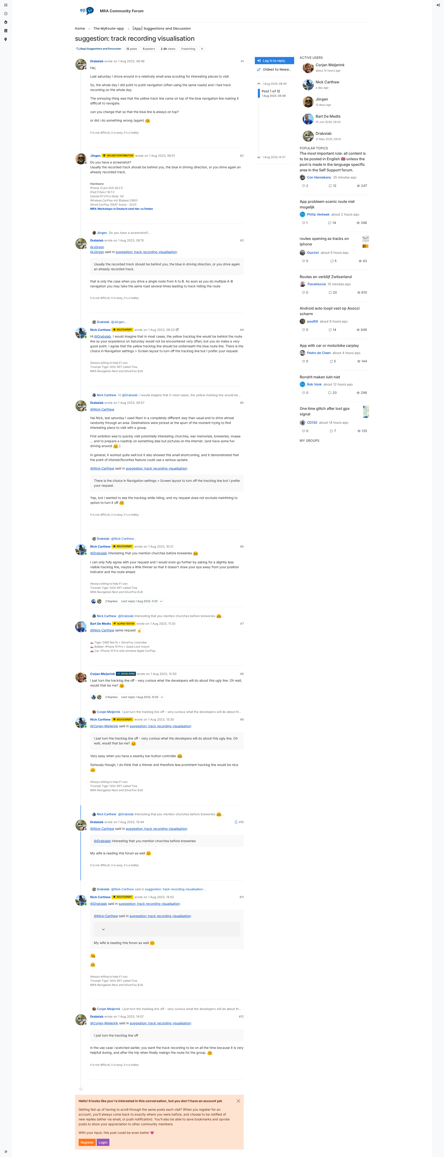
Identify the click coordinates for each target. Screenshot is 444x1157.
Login (103, 1142)
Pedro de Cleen (319, 352)
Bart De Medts (100, 623)
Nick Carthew (100, 330)
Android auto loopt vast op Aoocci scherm (330, 311)
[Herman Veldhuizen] (302, 422)
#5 (242, 402)
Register (87, 1142)
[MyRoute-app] (6, 39)
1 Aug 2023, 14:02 (161, 897)
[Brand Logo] (86, 11)
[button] (6, 1151)
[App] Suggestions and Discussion (100, 48)
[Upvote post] (224, 142)
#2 (242, 155)
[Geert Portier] (302, 321)
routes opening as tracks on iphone (324, 241)
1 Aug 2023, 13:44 (131, 822)
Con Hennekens (319, 177)
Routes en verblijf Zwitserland (326, 276)
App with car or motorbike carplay (329, 345)
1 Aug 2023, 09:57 (131, 402)
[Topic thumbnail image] (365, 242)
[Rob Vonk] (302, 384)
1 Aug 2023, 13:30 (161, 719)
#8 (242, 674)
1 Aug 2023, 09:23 (161, 330)
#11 (242, 897)
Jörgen (95, 155)
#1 (242, 61)
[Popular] (6, 22)
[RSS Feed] (202, 48)
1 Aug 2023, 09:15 (131, 240)
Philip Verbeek (318, 214)
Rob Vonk (314, 384)
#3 (242, 240)
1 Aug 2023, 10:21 (160, 546)
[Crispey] (302, 252)
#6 (242, 546)
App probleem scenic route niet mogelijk (327, 204)
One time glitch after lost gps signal (325, 411)
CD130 (312, 422)
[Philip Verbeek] (302, 214)
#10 (241, 822)
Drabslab (96, 61)
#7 (242, 623)
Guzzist (313, 252)
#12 (241, 1016)
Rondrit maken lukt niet (320, 377)
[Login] (438, 5)
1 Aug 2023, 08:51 (162, 155)
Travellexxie (316, 284)
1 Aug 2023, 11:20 (162, 623)
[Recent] (6, 13)
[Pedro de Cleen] (302, 353)
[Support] (6, 31)
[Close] (238, 1101)
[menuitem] (438, 5)
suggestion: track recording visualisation (146, 252)
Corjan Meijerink (102, 674)
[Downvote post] (240, 142)
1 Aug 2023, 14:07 (131, 1016)
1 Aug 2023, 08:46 (131, 61)
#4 (242, 330)
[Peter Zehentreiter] (302, 177)
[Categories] (6, 5)
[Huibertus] (302, 284)
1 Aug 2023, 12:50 (163, 674)
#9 (242, 719)
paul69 (312, 321)
